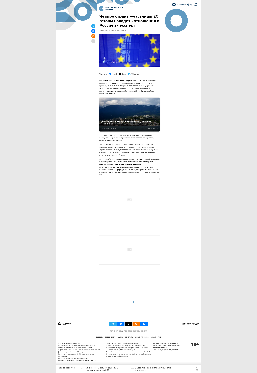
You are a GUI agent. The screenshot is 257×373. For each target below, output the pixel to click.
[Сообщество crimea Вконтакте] (120, 324)
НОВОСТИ (99, 337)
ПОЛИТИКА (114, 331)
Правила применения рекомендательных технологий (77, 360)
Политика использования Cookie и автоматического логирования (76, 355)
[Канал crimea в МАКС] (144, 324)
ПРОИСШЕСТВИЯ (134, 331)
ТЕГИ (159, 337)
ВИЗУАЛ (144, 331)
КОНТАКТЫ (129, 337)
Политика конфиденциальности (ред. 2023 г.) (74, 358)
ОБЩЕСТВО (123, 331)
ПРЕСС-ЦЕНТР (110, 337)
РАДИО (120, 337)
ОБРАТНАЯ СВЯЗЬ (142, 337)
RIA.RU (153, 337)
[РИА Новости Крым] (111, 8)
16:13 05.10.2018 (103, 30)
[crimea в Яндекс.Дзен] (128, 324)
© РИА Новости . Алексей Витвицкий (108, 69)
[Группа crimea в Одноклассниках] (136, 324)
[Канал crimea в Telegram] (113, 324)
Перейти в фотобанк (123, 69)
